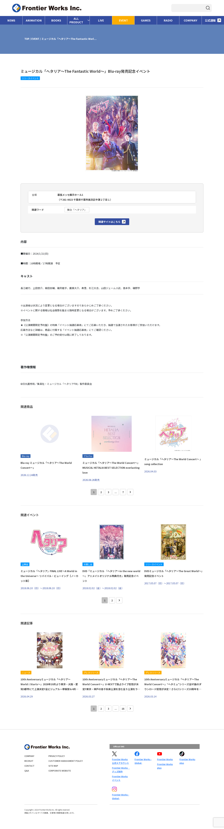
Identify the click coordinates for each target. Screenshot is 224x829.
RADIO (168, 20)
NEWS (11, 20)
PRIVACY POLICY (56, 755)
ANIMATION (34, 20)
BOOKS (56, 20)
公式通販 (210, 20)
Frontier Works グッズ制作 (121, 769)
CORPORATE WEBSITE (59, 770)
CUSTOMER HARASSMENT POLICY (65, 760)
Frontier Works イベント (120, 778)
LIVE (101, 20)
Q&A (26, 770)
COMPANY (190, 20)
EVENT (123, 20)
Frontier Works (165, 759)
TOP (26, 39)
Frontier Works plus (165, 766)
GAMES (146, 20)
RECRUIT (28, 760)
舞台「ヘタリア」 (77, 209)
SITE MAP (53, 765)
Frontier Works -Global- (143, 761)
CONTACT (29, 765)
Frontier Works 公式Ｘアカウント (120, 761)
